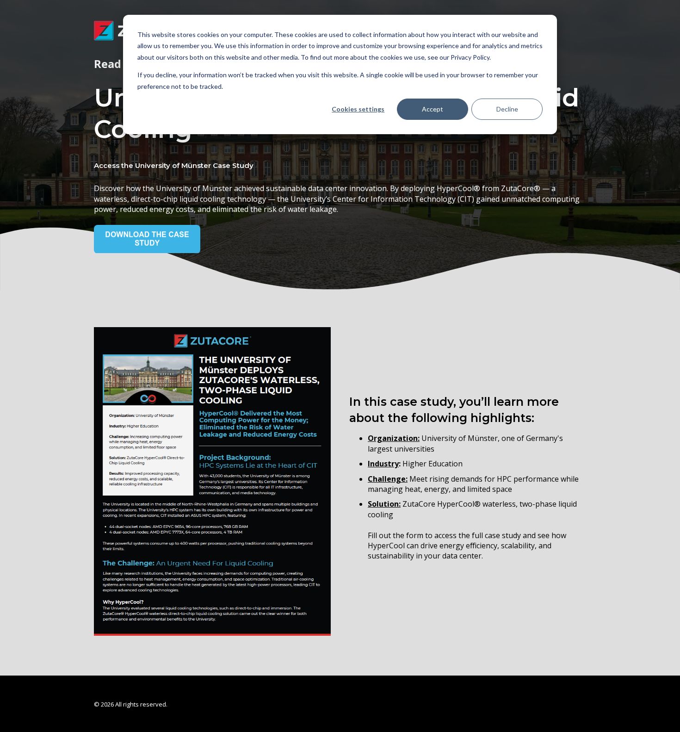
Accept (432, 109)
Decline (507, 109)
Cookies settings (358, 109)
